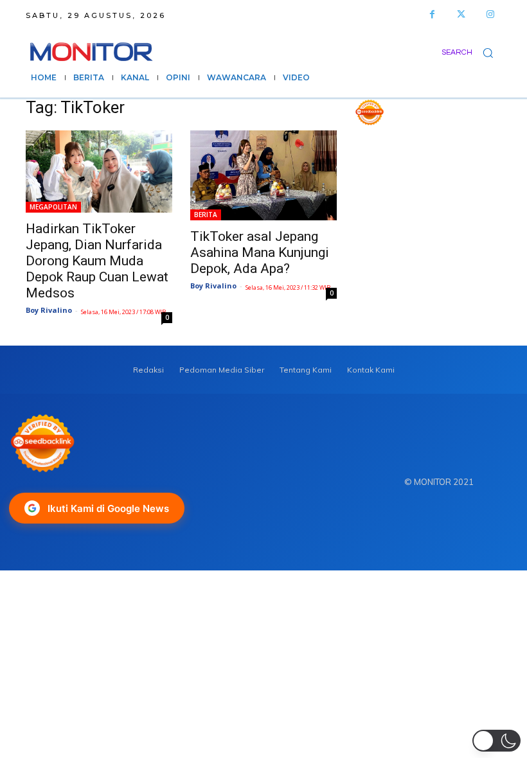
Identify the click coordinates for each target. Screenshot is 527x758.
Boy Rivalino (49, 310)
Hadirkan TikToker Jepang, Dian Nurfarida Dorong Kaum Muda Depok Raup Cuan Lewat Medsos (97, 261)
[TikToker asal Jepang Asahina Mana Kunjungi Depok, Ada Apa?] (263, 175)
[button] (471, 52)
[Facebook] (432, 14)
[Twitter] (461, 14)
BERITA (205, 214)
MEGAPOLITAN (53, 206)
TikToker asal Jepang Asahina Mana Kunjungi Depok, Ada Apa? (259, 252)
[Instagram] (490, 14)
